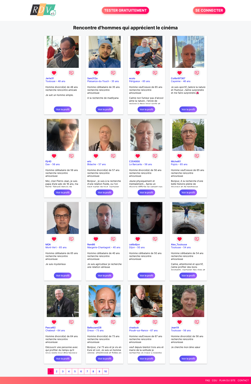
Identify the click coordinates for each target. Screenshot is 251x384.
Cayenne (176, 81)
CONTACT (243, 380)
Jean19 (175, 327)
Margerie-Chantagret (98, 247)
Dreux (90, 330)
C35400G (134, 161)
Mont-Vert (51, 247)
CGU (214, 380)
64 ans (61, 330)
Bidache (91, 164)
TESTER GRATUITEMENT (125, 10)
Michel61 (176, 161)
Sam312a (92, 78)
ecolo (132, 78)
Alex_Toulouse (179, 244)
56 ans (56, 164)
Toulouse (50, 81)
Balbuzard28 (94, 327)
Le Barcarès (135, 164)
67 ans (154, 330)
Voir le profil (62, 109)
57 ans (102, 164)
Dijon (132, 247)
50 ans (141, 247)
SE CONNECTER (209, 10)
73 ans (100, 330)
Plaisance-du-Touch (98, 81)
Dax (47, 164)
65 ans (146, 81)
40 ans (116, 247)
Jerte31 (49, 78)
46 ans (186, 81)
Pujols (174, 164)
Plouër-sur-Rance (138, 330)
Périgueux (134, 81)
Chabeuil (50, 330)
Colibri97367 (178, 78)
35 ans (115, 81)
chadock (134, 327)
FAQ (207, 380)
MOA (48, 244)
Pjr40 (48, 161)
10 (105, 371)
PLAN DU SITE (227, 380)
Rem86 (91, 244)
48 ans (61, 81)
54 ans (187, 247)
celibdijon (134, 244)
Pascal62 (50, 327)
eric (89, 161)
